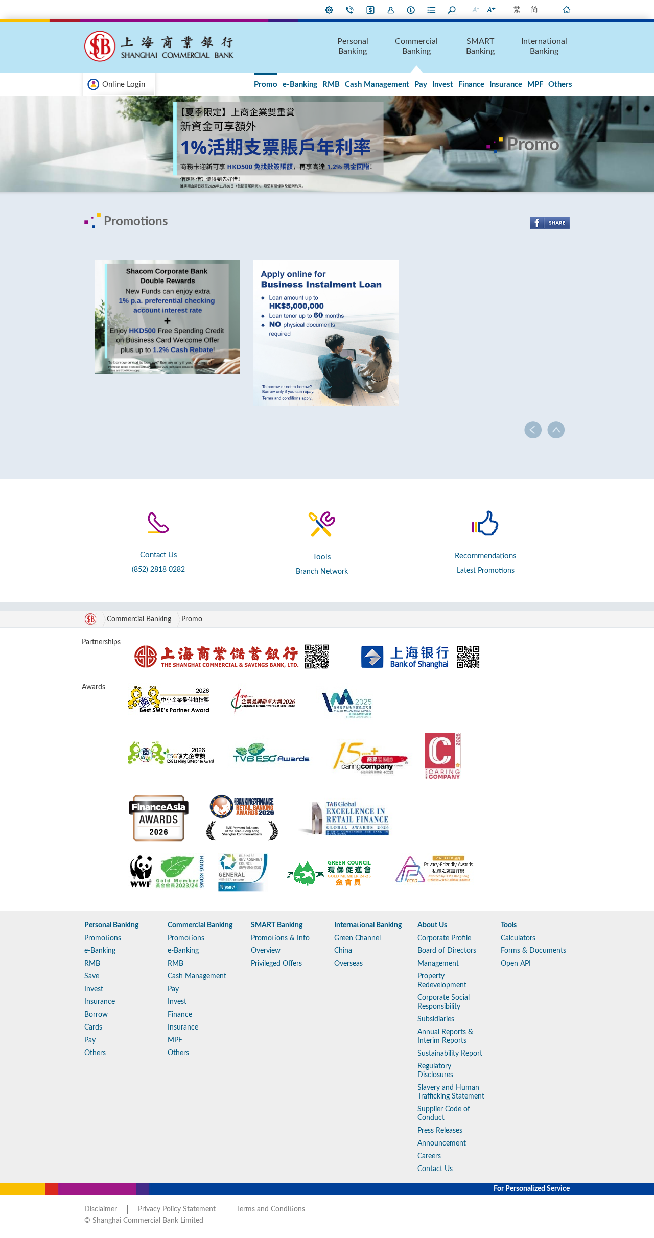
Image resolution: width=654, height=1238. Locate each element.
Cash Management (377, 84)
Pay (420, 84)
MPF (535, 84)
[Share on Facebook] (550, 223)
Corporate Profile (444, 938)
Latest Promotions (486, 570)
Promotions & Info (280, 938)
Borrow (96, 1014)
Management (438, 963)
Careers (429, 1156)
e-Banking (300, 84)
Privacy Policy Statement (177, 1209)
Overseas (348, 963)
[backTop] (556, 429)
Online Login (123, 84)
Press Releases (439, 1130)
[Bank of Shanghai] (420, 642)
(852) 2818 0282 (158, 569)
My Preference (329, 9)
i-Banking (370, 9)
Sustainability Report (449, 1053)
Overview (266, 950)
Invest (442, 84)
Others (560, 84)
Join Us (391, 9)
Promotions (102, 938)
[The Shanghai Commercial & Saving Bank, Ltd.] (233, 642)
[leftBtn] (533, 429)
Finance (471, 84)
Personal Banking (352, 46)
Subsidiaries (435, 1019)
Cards (93, 1027)
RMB (331, 84)
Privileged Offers (276, 963)
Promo (265, 84)
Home (566, 9)
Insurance (505, 84)
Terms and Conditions (271, 1209)
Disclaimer (100, 1209)
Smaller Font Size (475, 9)
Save (91, 976)
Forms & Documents (533, 950)
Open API (516, 963)
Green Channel (357, 938)
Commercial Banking (416, 46)
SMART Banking (480, 46)
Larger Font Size (490, 9)
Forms (432, 9)
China (343, 950)
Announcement (441, 1143)
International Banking (544, 46)
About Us (411, 9)
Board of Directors (446, 950)
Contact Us (350, 9)
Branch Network (322, 571)
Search (452, 9)
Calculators (518, 938)
